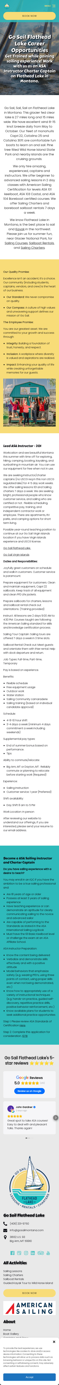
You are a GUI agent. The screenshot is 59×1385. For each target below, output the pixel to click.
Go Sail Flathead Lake (17, 548)
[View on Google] (10, 1108)
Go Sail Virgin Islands (16, 555)
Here (22, 1025)
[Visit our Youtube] (48, 1253)
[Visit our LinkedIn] (33, 1253)
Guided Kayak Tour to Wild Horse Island (28, 1283)
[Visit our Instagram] (26, 1253)
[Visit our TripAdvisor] (41, 1253)
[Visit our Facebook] (12, 1253)
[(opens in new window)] (29, 380)
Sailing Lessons (12, 1271)
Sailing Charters (33, 247)
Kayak (20, 229)
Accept (29, 1377)
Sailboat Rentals (41, 243)
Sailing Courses (16, 243)
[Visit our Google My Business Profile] (19, 1253)
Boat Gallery (11, 1334)
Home (7, 1330)
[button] (54, 1341)
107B (25, 1036)
